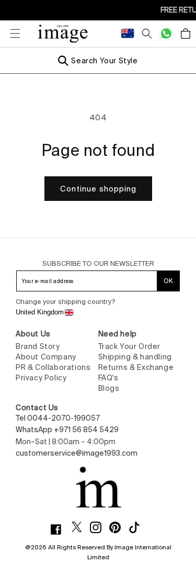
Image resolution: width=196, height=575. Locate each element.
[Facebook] (60, 529)
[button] (10, 33)
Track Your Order (129, 346)
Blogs (109, 388)
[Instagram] (99, 527)
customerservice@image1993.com (76, 453)
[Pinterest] (119, 527)
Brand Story (38, 346)
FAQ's (108, 378)
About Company (46, 357)
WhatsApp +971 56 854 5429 (67, 429)
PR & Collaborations (53, 367)
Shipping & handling (135, 357)
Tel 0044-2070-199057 (58, 418)
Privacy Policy (41, 378)
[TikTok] (138, 527)
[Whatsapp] (166, 33)
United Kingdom (40, 312)
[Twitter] (81, 526)
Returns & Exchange (136, 367)
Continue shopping (98, 188)
